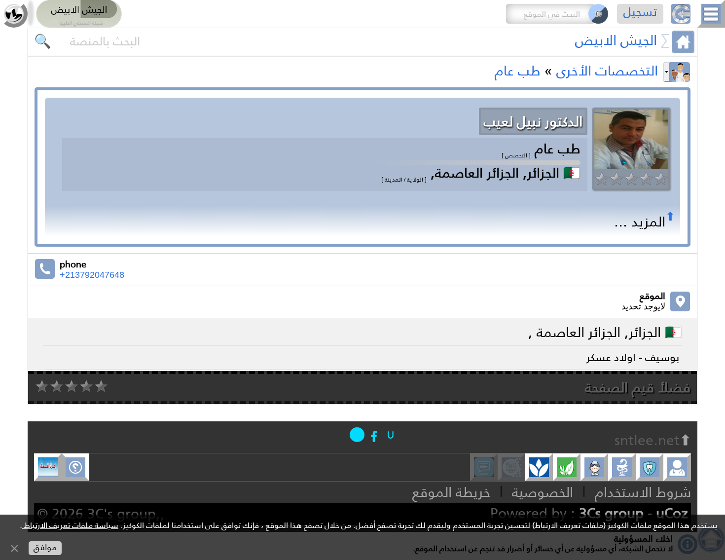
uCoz (672, 513)
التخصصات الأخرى (607, 70)
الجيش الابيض (616, 40)
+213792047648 (92, 275)
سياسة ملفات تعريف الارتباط (70, 525)
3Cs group (611, 513)
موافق (45, 547)
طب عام (518, 70)
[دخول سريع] (390, 434)
